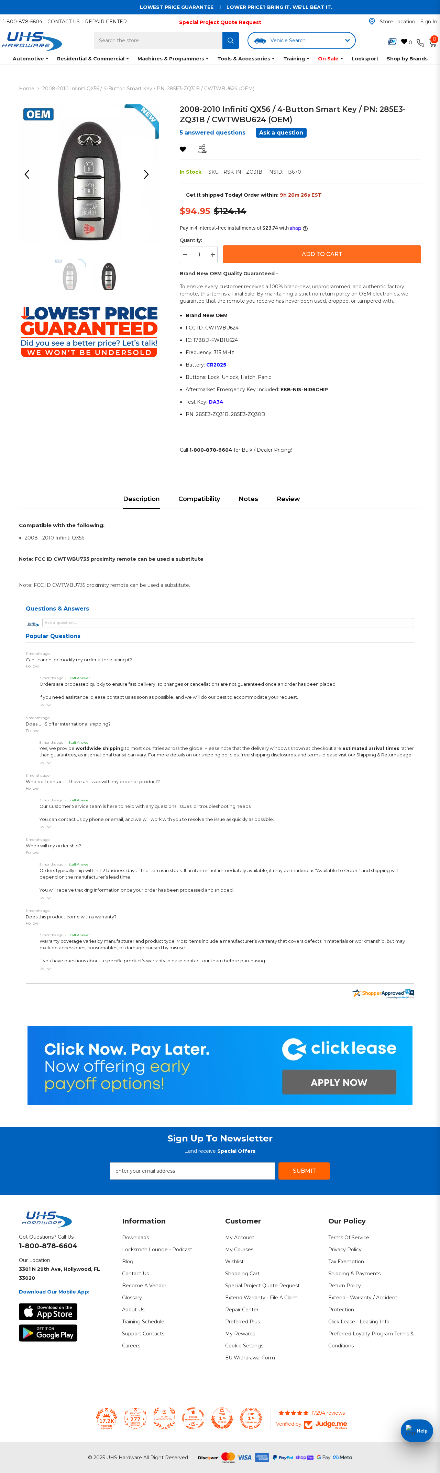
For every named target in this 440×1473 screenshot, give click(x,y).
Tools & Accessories (243, 59)
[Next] (149, 174)
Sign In (428, 22)
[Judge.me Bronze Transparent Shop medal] (193, 1418)
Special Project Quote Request (220, 22)
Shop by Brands (407, 59)
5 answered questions (212, 132)
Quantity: (191, 240)
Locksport (365, 59)
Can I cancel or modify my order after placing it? (79, 659)
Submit (304, 1171)
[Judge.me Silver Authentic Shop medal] (164, 1418)
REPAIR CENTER (106, 22)
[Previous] (29, 174)
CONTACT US (63, 22)
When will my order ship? (53, 845)
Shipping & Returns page (383, 754)
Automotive (28, 59)
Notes (248, 499)
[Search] (230, 40)
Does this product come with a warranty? (71, 916)
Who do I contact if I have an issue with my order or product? (93, 781)
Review (288, 499)
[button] (42, 705)
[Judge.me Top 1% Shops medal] (222, 1418)
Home (26, 88)
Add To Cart (322, 254)
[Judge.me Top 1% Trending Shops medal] (251, 1418)
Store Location (397, 22)
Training (294, 59)
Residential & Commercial (90, 59)
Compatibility (199, 499)
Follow (32, 666)
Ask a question (281, 132)
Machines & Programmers (171, 59)
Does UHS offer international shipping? (68, 724)
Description (141, 499)
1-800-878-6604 (22, 22)
